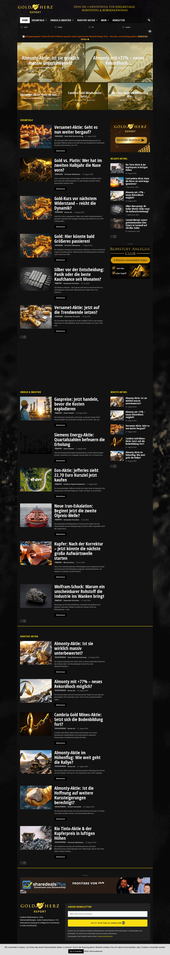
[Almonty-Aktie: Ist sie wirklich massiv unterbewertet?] (51, 68)
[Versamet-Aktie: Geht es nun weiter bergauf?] (36, 136)
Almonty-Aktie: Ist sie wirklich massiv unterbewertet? (50, 60)
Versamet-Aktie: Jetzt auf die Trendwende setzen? (76, 309)
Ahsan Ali (112, 68)
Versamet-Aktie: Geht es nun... (39, 94)
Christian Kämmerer (72, 174)
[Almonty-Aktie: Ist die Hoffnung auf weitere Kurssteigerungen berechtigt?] (36, 797)
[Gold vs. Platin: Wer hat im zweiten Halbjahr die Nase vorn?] (36, 170)
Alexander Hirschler (71, 283)
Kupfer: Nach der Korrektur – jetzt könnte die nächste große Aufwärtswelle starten (78, 551)
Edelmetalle (38, 20)
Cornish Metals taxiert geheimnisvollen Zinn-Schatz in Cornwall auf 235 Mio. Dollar (136, 223)
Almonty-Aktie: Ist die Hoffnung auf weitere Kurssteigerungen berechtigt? (74, 795)
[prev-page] (21, 337)
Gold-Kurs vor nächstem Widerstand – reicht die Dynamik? (75, 203)
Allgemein (58, 283)
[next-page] (24, 337)
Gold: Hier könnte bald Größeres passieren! (74, 238)
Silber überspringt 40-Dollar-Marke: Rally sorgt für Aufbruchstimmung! (138, 208)
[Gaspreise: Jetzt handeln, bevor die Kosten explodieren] (36, 408)
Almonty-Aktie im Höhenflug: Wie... (130, 94)
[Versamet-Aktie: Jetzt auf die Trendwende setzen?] (36, 317)
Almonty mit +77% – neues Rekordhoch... (118, 60)
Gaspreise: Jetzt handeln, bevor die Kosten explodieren (76, 404)
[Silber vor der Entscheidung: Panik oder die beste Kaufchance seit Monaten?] (36, 279)
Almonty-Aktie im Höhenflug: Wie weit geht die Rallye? (135, 455)
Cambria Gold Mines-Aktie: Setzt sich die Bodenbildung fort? (136, 441)
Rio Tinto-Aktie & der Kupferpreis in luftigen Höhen (137, 167)
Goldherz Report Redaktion (74, 484)
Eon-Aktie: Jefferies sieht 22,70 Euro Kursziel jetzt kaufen (76, 475)
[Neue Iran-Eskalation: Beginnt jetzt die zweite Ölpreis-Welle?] (36, 515)
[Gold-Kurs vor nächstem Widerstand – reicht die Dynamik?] (36, 208)
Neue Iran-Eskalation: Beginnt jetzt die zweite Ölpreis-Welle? (75, 510)
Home (25, 20)
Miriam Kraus (68, 562)
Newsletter (119, 20)
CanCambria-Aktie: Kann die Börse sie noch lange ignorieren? (137, 181)
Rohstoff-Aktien (86, 20)
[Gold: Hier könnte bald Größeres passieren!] (36, 245)
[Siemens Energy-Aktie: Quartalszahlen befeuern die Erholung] (36, 443)
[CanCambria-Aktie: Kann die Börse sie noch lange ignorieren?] (117, 182)
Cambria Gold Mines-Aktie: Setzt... (85, 94)
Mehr (104, 20)
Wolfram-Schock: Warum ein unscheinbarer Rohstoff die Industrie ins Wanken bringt (79, 591)
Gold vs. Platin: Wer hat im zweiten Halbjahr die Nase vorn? (78, 165)
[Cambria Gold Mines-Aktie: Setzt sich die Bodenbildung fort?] (117, 442)
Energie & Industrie (60, 20)
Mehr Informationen (93, 951)
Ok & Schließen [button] (76, 951)
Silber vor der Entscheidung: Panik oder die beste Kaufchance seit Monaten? (79, 274)
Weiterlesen (60, 151)
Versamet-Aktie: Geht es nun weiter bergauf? (76, 129)
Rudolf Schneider (74, 807)
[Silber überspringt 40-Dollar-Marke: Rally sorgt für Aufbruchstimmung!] (117, 210)
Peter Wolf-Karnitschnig (44, 68)
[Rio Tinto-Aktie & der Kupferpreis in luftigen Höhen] (117, 168)
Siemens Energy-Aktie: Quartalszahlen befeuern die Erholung (79, 439)
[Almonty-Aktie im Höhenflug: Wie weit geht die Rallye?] (117, 456)
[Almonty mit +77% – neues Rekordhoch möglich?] (119, 68)
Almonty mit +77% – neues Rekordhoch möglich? (135, 195)
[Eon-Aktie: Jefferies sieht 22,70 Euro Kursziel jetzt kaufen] (36, 479)
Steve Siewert (68, 413)
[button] (149, 20)
